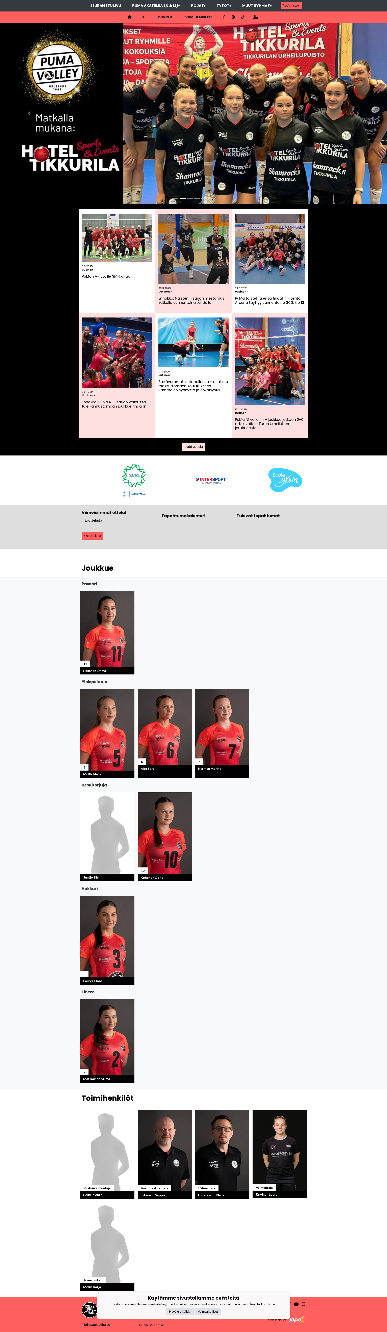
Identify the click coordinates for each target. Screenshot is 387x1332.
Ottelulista (92, 535)
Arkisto (293, 5)
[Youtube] (295, 1304)
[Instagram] (233, 17)
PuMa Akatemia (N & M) (156, 5)
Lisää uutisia (193, 446)
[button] (29, 113)
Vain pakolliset (208, 1311)
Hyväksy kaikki (179, 1311)
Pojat (198, 5)
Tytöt (224, 5)
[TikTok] (243, 17)
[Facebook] (224, 17)
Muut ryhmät (257, 5)
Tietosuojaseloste (96, 1324)
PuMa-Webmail (151, 1325)
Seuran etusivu (105, 5)
